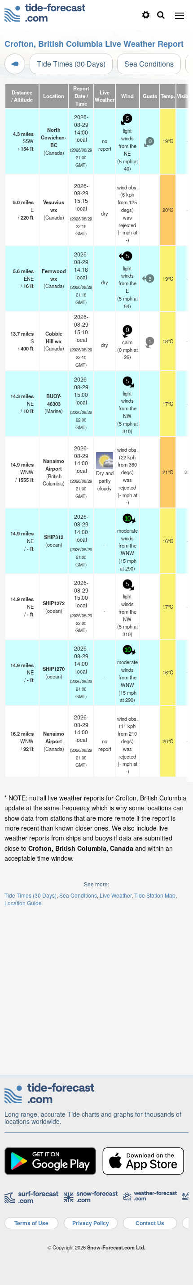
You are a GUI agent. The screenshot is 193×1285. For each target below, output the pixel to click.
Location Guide (23, 903)
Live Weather (116, 895)
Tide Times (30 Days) (71, 63)
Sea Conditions (149, 63)
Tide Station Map (154, 895)
